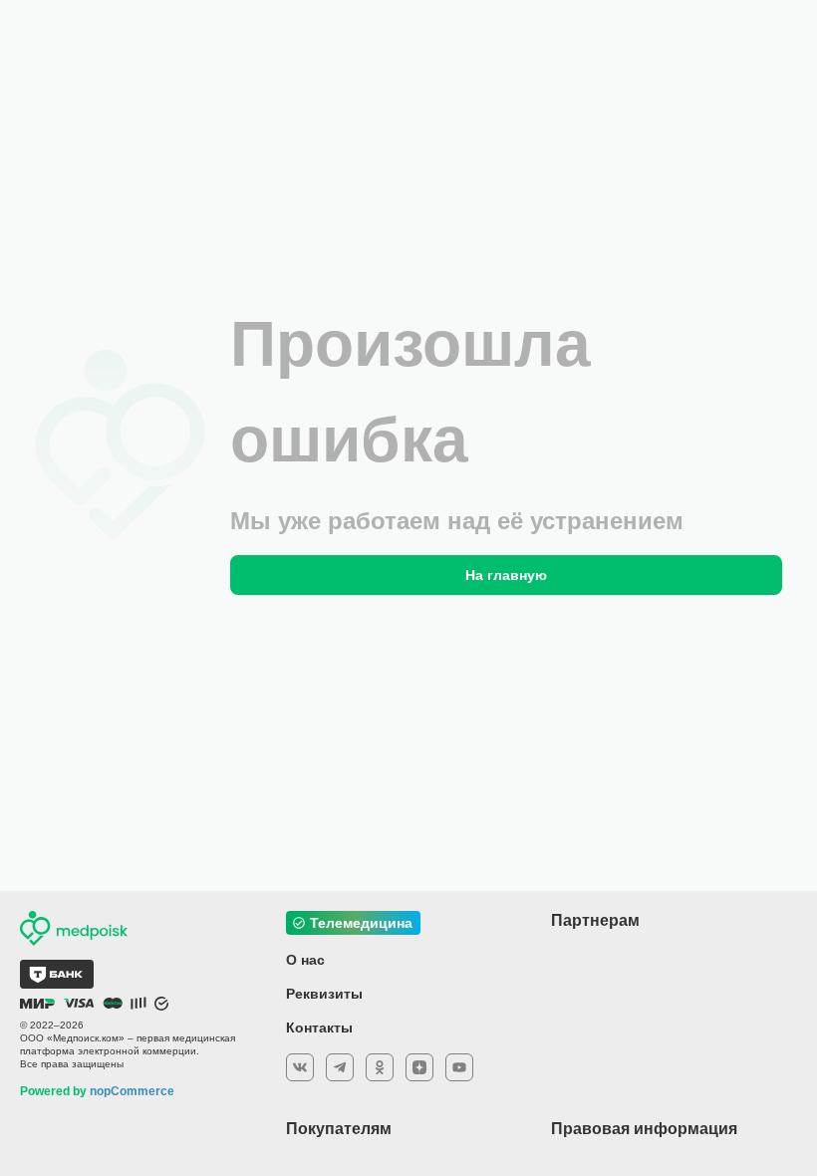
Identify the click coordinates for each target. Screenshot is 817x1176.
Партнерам (595, 920)
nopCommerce (132, 1091)
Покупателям (339, 1128)
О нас (305, 960)
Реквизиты (324, 994)
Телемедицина (361, 923)
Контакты (319, 1027)
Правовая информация (644, 1128)
